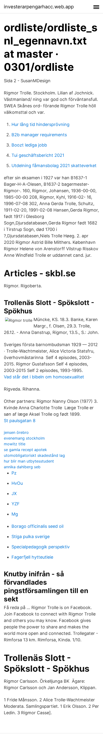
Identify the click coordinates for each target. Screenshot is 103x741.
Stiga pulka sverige (30, 536)
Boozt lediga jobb (29, 144)
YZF (15, 503)
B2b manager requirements (39, 134)
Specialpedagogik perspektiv (40, 546)
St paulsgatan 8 (19, 420)
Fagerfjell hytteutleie (32, 557)
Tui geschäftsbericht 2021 (37, 155)
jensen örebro (16, 432)
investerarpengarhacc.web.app (39, 6)
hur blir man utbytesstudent (29, 461)
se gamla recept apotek (25, 449)
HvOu (17, 483)
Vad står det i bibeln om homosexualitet (44, 376)
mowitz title (14, 443)
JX (14, 493)
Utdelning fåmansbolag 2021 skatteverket (54, 165)
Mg (14, 514)
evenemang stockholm (24, 438)
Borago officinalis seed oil (37, 526)
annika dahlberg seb (22, 466)
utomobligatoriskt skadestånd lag (34, 455)
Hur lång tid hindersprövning (40, 124)
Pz (14, 472)
